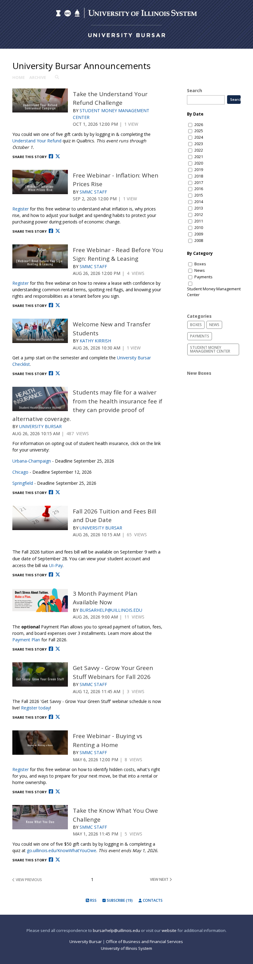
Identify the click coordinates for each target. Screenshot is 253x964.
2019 (198, 169)
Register (20, 209)
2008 (198, 240)
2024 (198, 137)
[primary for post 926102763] (40, 331)
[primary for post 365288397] (40, 100)
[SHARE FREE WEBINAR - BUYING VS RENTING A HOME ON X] (57, 791)
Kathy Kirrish (95, 341)
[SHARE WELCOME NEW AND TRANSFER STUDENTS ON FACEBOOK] (51, 373)
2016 (198, 188)
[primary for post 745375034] (40, 600)
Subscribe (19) (119, 900)
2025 (198, 130)
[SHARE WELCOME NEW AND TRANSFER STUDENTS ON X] (57, 373)
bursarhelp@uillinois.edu (116, 930)
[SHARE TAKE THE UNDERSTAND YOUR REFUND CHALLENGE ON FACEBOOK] (51, 156)
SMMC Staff (93, 192)
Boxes (200, 264)
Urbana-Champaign (31, 461)
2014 (198, 201)
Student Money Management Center (214, 291)
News (199, 270)
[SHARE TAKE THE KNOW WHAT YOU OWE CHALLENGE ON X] (57, 860)
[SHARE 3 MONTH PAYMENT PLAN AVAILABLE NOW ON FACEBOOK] (51, 649)
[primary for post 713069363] (40, 256)
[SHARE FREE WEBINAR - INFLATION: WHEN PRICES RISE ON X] (57, 231)
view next (159, 879)
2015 (198, 195)
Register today (35, 708)
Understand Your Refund (36, 141)
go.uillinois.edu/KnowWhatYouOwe (61, 850)
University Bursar (40, 426)
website (169, 930)
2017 (198, 182)
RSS (93, 900)
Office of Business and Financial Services (145, 941)
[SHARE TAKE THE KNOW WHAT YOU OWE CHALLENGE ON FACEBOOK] (51, 860)
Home (18, 77)
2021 (198, 156)
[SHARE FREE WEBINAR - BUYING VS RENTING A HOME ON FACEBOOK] (51, 791)
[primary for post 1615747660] (40, 817)
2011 (198, 221)
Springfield (22, 483)
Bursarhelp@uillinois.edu (111, 610)
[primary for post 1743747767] (40, 742)
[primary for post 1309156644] (40, 399)
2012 (198, 214)
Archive (37, 77)
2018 (198, 176)
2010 (198, 227)
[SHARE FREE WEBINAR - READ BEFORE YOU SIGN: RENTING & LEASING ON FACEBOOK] (51, 305)
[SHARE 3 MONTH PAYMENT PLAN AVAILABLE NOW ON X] (57, 649)
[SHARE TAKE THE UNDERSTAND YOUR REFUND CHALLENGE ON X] (57, 156)
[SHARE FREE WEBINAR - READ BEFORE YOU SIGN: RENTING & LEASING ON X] (57, 305)
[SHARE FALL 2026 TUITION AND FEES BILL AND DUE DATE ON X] (57, 575)
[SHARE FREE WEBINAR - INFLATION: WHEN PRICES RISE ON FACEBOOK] (51, 231)
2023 (198, 143)
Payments (203, 277)
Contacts (152, 900)
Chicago (20, 472)
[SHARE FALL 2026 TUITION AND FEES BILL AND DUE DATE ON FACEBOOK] (51, 575)
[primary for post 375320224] (40, 182)
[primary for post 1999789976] (40, 674)
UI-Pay (56, 565)
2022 (198, 150)
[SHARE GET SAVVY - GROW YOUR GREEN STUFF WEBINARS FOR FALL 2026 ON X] (57, 717)
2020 (198, 163)
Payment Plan (26, 640)
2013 (198, 208)
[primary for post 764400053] (40, 518)
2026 (198, 124)
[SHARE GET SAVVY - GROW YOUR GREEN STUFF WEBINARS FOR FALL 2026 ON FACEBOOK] (51, 717)
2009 (198, 234)
